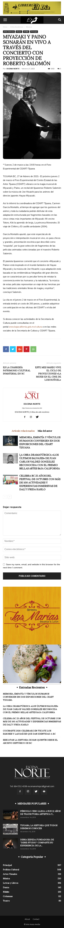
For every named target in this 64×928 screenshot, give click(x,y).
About (27, 919)
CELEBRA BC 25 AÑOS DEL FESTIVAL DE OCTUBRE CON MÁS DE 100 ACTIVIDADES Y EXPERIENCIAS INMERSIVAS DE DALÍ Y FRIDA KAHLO (39, 482)
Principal (34, 32)
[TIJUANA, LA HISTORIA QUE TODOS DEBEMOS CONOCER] (10, 829)
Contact (36, 919)
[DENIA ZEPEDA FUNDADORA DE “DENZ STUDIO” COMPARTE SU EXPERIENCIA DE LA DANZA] (10, 843)
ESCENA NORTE (13, 68)
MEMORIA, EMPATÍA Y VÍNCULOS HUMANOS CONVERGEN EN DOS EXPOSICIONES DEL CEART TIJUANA (39, 442)
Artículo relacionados (23, 430)
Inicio (5, 27)
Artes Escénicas (16, 27)
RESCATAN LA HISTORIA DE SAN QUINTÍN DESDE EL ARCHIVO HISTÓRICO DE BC (30, 741)
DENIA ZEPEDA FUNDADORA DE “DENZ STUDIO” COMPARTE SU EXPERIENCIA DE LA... (37, 842)
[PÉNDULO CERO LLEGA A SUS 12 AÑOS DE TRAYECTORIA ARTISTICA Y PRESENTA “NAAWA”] (10, 815)
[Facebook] (25, 417)
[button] (60, 20)
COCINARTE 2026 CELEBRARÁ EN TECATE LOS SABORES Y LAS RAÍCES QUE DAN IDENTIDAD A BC (29, 732)
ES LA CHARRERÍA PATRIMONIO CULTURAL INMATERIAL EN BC (16, 370)
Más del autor (45, 430)
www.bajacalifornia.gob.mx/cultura (25, 326)
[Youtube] (44, 791)
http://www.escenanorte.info (32, 408)
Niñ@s (26, 32)
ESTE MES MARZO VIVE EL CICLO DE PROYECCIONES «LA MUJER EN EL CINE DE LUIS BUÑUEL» (48, 373)
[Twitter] (38, 417)
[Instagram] (32, 417)
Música (29, 27)
